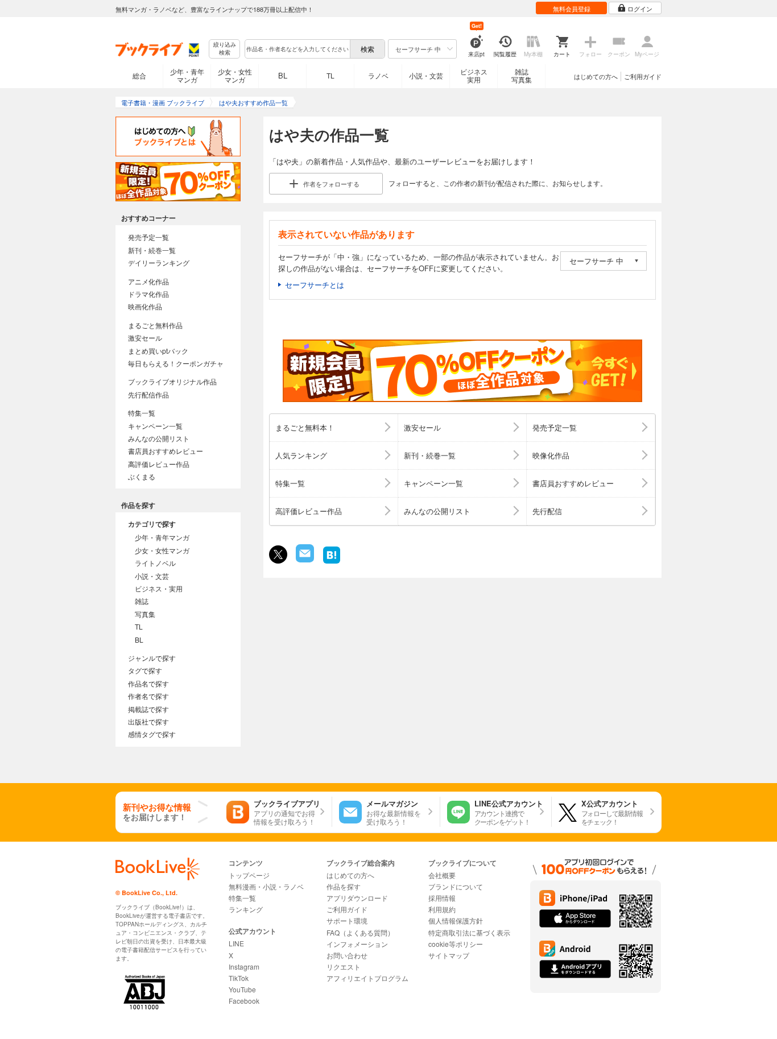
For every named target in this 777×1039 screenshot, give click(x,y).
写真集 (145, 614)
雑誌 (141, 601)
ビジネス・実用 (159, 588)
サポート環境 (346, 920)
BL (282, 75)
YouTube (242, 989)
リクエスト (343, 966)
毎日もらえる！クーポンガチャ (176, 363)
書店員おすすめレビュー (165, 451)
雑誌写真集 (521, 75)
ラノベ (378, 75)
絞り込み (224, 49)
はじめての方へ (596, 76)
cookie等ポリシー (455, 944)
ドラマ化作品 (148, 294)
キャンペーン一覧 (155, 425)
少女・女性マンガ (235, 75)
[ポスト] (278, 554)
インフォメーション (357, 944)
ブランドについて (455, 886)
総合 (139, 75)
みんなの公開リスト (158, 438)
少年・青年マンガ (187, 75)
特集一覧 (141, 412)
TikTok (239, 978)
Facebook (244, 1000)
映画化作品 (145, 306)
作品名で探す (148, 683)
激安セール (145, 337)
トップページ (249, 875)
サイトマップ (448, 955)
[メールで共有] (304, 559)
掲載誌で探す (148, 709)
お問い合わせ (346, 955)
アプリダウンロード (357, 898)
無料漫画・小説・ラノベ (266, 886)
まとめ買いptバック (158, 350)
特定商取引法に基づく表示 (469, 932)
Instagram (244, 966)
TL (330, 75)
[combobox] (297, 49)
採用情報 (442, 898)
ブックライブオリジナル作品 (172, 381)
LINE (236, 943)
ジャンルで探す (152, 658)
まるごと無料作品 (155, 325)
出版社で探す (148, 721)
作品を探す (343, 886)
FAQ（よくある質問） (360, 932)
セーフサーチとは (314, 284)
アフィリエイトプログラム (367, 978)
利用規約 (442, 909)
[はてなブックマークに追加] (331, 562)
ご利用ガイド (643, 76)
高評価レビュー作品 (158, 464)
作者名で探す (148, 696)
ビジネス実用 (473, 75)
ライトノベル (155, 563)
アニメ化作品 (148, 281)
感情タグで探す (152, 734)
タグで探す (145, 670)
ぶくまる (141, 476)
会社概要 (442, 875)
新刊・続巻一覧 (152, 250)
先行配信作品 (148, 394)
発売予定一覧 (148, 237)
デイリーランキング (158, 262)
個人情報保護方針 (455, 920)
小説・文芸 (426, 75)
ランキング (246, 909)
